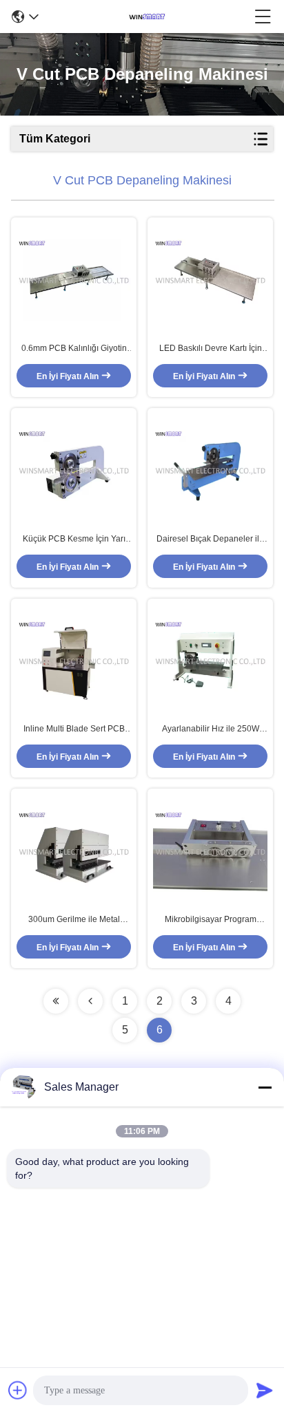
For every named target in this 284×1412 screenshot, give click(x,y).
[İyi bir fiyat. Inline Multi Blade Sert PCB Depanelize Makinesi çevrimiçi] (74, 661)
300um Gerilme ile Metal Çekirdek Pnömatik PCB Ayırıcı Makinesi (74, 920)
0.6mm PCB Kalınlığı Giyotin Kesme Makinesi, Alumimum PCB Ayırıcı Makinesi (74, 348)
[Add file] (18, 1390)
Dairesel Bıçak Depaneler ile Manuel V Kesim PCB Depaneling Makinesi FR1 (210, 539)
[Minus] (264, 1087)
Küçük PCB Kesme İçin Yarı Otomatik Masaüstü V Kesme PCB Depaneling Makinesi (74, 539)
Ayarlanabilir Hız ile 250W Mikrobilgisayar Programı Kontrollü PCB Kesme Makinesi (210, 729)
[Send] (265, 1390)
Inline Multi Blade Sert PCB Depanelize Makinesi (74, 729)
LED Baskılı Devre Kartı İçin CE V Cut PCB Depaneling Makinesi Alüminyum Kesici (210, 348)
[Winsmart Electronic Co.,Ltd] (147, 16)
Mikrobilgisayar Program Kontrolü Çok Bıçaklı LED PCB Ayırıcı (210, 920)
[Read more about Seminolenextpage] (55, 1001)
